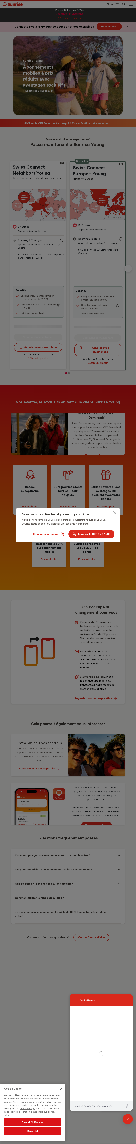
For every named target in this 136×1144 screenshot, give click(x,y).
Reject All (32, 1131)
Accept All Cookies (32, 1122)
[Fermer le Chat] (128, 1119)
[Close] (115, 513)
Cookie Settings (27, 1108)
